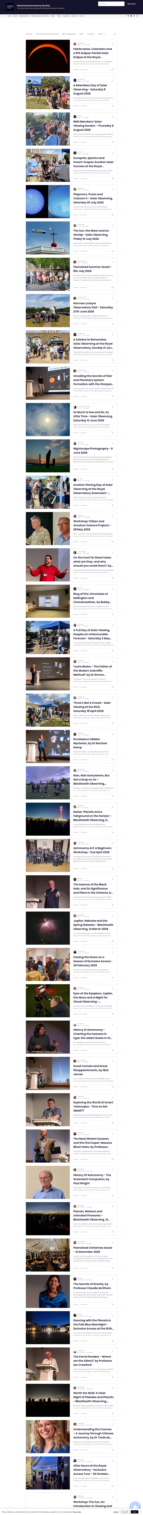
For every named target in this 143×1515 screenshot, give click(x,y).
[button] (66, 15)
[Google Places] (128, 16)
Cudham (90, 34)
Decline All (125, 1512)
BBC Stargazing (68, 34)
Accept (134, 1512)
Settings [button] (115, 1512)
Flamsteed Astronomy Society (33, 5)
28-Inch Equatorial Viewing (47, 34)
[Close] (140, 1511)
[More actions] (113, 44)
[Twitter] (131, 16)
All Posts (29, 34)
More (100, 34)
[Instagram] (137, 16)
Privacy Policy (77, 1512)
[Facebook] (134, 16)
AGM (81, 34)
